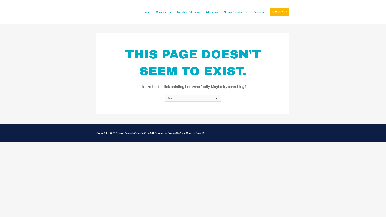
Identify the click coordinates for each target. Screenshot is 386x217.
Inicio (147, 12)
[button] (280, 12)
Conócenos (162, 12)
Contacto (258, 12)
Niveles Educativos (234, 12)
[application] (169, 12)
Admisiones (212, 12)
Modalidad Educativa (188, 12)
